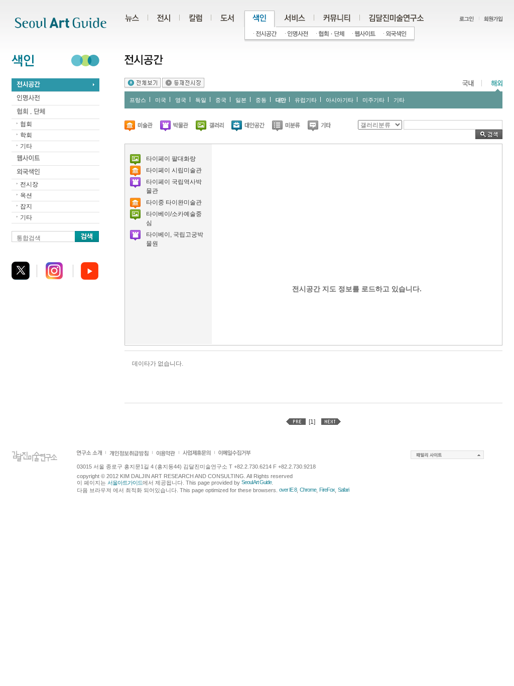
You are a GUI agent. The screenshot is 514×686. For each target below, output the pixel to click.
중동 (261, 100)
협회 (26, 124)
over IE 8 (288, 490)
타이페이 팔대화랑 (171, 158)
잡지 (26, 206)
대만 (281, 100)
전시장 (29, 184)
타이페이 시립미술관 (174, 170)
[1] (312, 421)
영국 (180, 100)
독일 (200, 100)
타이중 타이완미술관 (174, 202)
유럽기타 (306, 100)
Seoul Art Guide (256, 482)
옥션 (26, 195)
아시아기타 (339, 100)
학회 (26, 135)
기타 (26, 146)
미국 (160, 100)
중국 (220, 100)
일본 (240, 100)
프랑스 (138, 100)
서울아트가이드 (125, 483)
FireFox (327, 490)
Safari (343, 490)
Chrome (308, 490)
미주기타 (373, 100)
